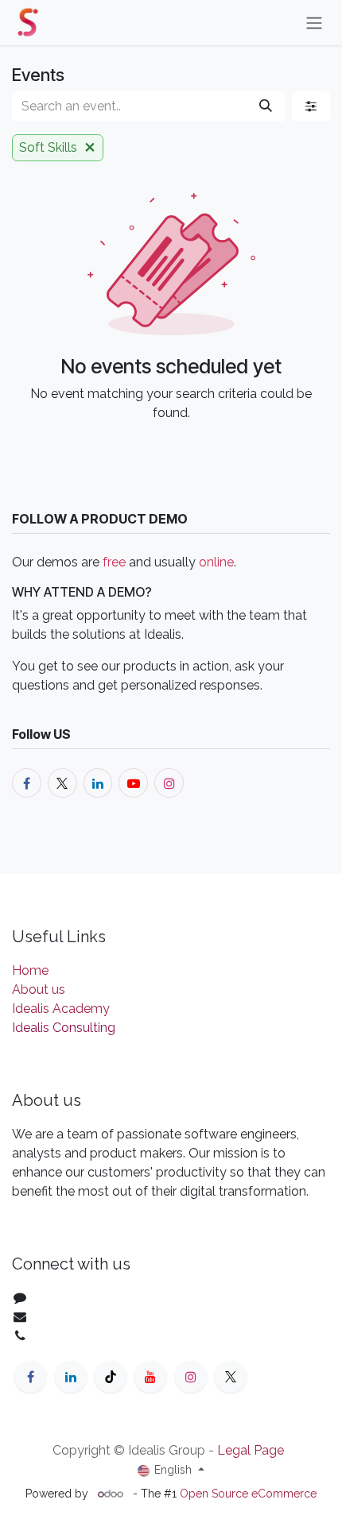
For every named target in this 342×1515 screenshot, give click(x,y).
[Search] (266, 106)
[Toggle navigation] (314, 22)
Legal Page (250, 1450)
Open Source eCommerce (248, 1493)
